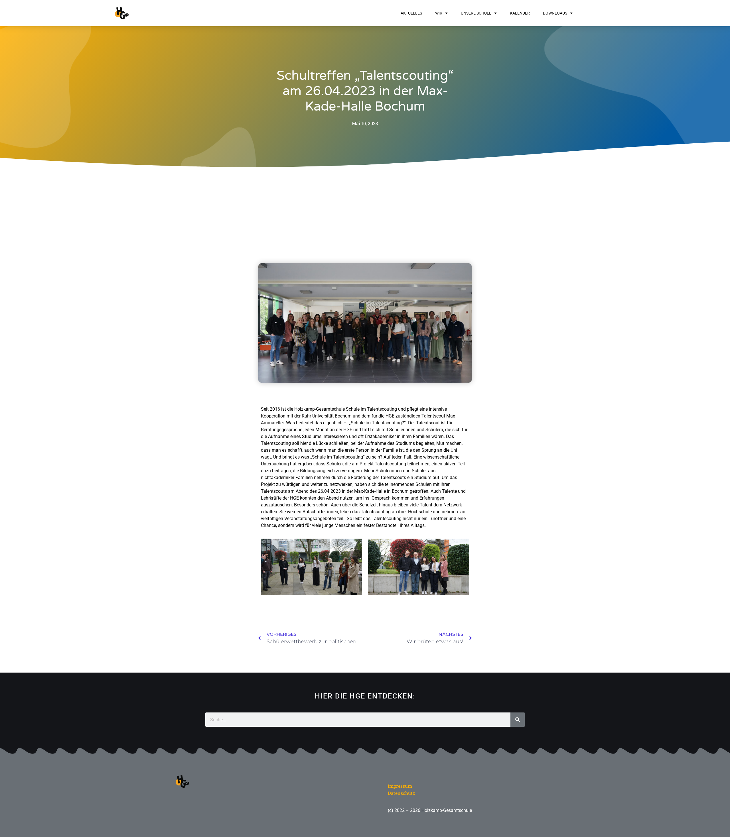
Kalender (520, 13)
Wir (438, 13)
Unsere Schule (476, 13)
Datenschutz (401, 793)
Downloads (555, 13)
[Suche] (517, 719)
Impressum (400, 786)
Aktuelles (411, 13)
